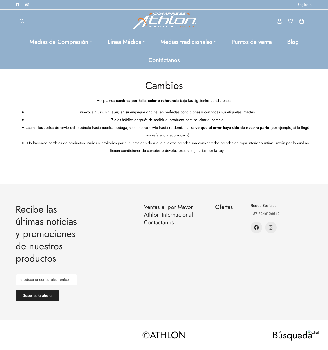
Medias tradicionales (186, 42)
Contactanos (159, 222)
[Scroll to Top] (318, 323)
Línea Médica (124, 42)
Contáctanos (164, 60)
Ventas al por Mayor (168, 207)
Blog (293, 42)
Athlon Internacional (168, 214)
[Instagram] (27, 5)
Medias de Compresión (59, 42)
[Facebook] (17, 5)
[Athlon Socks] (164, 21)
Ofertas (224, 207)
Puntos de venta (251, 42)
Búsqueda (292, 335)
